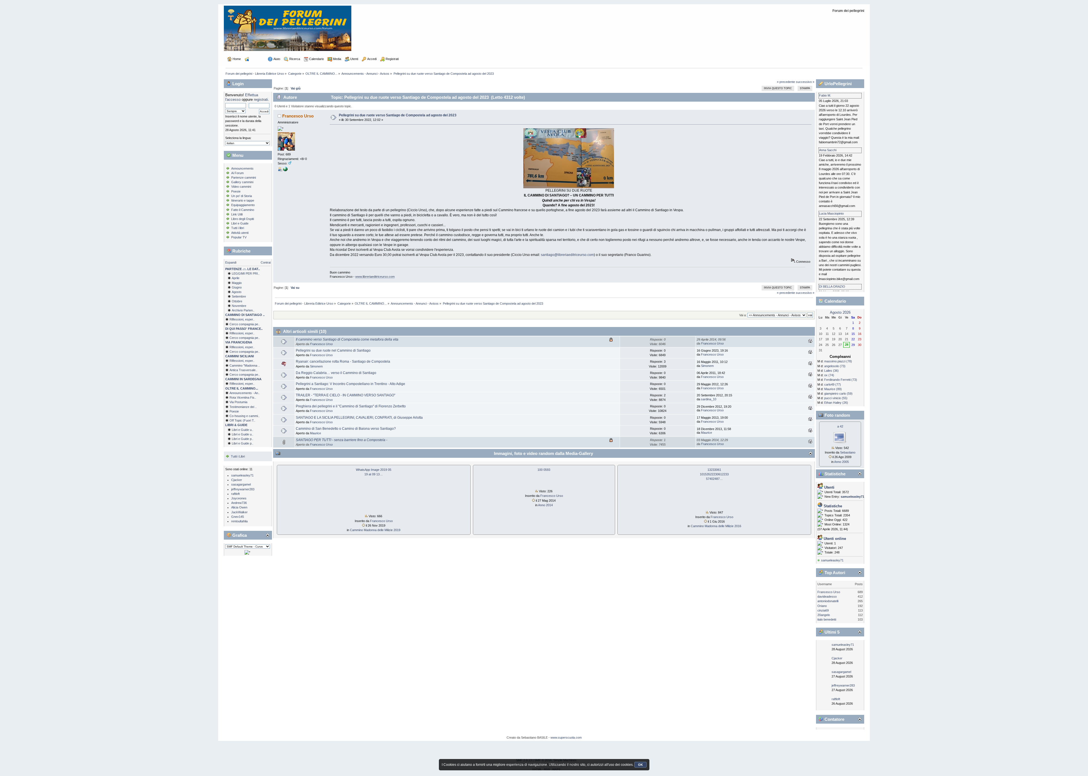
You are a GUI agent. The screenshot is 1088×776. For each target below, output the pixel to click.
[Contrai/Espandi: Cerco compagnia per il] (227, 324)
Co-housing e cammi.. (245, 416)
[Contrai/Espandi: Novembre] (229, 305)
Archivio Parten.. (243, 310)
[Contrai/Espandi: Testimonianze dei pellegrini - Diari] (227, 407)
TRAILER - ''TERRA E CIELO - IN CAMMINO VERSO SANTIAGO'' (345, 395)
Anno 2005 (841, 461)
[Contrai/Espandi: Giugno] (229, 287)
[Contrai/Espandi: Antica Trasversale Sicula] (227, 370)
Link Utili (237, 214)
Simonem (316, 366)
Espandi (230, 262)
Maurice (315, 433)
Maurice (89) (833, 389)
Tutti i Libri (238, 456)
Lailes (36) (831, 370)
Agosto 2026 (840, 312)
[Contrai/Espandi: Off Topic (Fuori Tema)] (227, 420)
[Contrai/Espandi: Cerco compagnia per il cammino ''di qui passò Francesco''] (227, 337)
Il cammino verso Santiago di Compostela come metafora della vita (347, 339)
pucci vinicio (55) (835, 398)
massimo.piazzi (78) (838, 361)
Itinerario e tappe (242, 200)
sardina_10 (708, 399)
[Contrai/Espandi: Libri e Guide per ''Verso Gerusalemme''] (229, 439)
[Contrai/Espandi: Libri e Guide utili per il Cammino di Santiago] (229, 429)
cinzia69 (823, 610)
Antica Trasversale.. (243, 370)
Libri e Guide (239, 223)
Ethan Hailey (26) (836, 402)
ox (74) (829, 375)
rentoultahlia (239, 521)
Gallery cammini (242, 182)
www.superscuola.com (566, 737)
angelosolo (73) (834, 366)
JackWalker (239, 512)
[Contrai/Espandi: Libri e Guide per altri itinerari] (229, 443)
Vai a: (743, 315)
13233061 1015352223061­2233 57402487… (714, 474)
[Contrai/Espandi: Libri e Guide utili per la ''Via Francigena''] (229, 434)
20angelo (823, 615)
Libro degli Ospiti (242, 219)
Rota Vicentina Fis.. (243, 397)
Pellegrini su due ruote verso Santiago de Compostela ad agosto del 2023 (397, 115)
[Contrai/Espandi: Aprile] (229, 278)
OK (640, 764)
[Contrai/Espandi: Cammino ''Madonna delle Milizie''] (227, 365)
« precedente (786, 82)
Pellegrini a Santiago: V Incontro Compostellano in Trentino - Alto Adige (350, 384)
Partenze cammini (243, 177)
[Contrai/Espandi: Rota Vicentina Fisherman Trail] (227, 397)
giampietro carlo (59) (838, 393)
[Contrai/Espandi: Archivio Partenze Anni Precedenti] (229, 310)
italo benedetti (826, 619)
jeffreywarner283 (242, 489)
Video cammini (241, 186)
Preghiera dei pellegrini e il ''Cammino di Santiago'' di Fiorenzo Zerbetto (351, 406)
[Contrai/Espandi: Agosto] (229, 292)
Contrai (266, 262)
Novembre (239, 305)
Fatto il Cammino (242, 209)
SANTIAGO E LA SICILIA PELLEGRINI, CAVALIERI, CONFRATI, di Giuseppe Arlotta (359, 418)
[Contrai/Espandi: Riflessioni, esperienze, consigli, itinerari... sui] (227, 360)
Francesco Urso (298, 116)
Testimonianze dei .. (243, 407)
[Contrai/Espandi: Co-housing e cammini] (227, 416)
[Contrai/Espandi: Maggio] (229, 283)
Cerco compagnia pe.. (245, 324)
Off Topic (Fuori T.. (242, 420)
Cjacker (236, 480)
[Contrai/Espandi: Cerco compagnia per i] (227, 374)
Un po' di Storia (241, 196)
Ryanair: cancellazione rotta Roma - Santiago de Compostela (343, 362)
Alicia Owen (239, 507)
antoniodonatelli (827, 601)
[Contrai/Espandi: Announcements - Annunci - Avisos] (227, 393)
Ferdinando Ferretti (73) (840, 379)
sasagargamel (241, 484)
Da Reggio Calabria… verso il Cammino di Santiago (336, 373)
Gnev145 (237, 516)
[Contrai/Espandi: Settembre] (229, 296)
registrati (261, 99)
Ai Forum (237, 173)
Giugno (237, 287)
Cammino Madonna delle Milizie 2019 (375, 530)
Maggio (237, 283)
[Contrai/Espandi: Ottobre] (229, 301)
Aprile (235, 278)
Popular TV (238, 237)
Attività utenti (239, 232)
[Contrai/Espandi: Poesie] (227, 411)
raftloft (235, 493)
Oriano (822, 606)
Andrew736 (239, 502)
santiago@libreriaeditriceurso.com (567, 255)
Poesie (236, 191)
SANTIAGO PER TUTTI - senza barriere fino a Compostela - (341, 440)
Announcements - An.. (245, 393)
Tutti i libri (237, 228)
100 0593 (543, 469)
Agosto (236, 292)
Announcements (242, 168)
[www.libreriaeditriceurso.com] (285, 170)
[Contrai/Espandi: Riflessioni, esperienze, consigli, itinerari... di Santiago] (227, 319)
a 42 (840, 426)
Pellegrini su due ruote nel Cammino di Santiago (333, 350)
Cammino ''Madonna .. (245, 365)
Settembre (239, 296)
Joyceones (238, 498)
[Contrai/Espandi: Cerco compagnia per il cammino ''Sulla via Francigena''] (227, 351)
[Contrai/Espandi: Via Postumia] (227, 402)
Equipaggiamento (243, 205)
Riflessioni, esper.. (242, 319)
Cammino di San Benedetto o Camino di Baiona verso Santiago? (346, 429)
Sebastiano (847, 452)
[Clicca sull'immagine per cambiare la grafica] (247, 552)
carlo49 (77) (832, 384)
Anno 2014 (545, 505)
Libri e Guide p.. (242, 439)
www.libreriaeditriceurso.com (375, 276)
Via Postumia (238, 402)
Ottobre (237, 301)
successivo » (805, 82)
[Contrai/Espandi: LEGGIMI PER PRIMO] (229, 273)
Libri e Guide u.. (242, 429)
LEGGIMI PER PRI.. (246, 273)
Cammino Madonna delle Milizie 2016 (716, 526)
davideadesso (827, 596)
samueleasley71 (242, 475)
